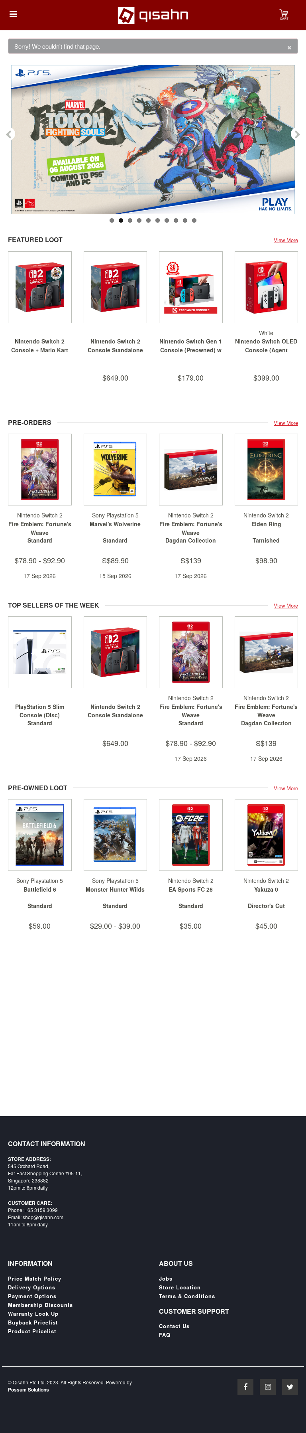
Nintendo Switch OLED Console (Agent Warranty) (266, 349)
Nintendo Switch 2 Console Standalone (115, 345)
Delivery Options (31, 1287)
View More (286, 240)
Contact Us (174, 1326)
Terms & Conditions (187, 1296)
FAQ (165, 1334)
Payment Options (32, 1296)
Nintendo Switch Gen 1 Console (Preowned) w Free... (190, 349)
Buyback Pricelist (33, 1322)
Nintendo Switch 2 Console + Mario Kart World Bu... (39, 349)
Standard (39, 540)
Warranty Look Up (33, 1313)
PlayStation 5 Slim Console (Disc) (39, 711)
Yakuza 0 (266, 889)
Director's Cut (266, 906)
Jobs (166, 1278)
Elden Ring (266, 524)
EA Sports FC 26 (191, 889)
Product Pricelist (32, 1331)
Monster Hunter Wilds (115, 889)
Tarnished (266, 540)
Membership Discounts (40, 1305)
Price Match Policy (34, 1278)
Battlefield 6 (40, 889)
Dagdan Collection (190, 540)
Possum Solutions (28, 1389)
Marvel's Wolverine (115, 524)
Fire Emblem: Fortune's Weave (39, 528)
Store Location (180, 1287)
